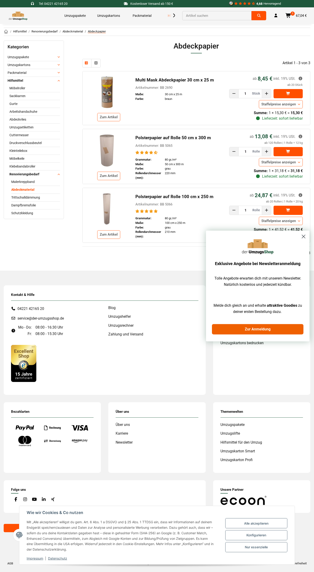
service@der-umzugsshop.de (40, 318)
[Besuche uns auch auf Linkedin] (43, 499)
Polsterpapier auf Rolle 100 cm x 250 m (174, 196)
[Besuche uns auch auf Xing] (53, 499)
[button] (169, 15)
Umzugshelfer (119, 316)
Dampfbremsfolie (23, 205)
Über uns (123, 424)
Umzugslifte (230, 433)
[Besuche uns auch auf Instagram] (25, 499)
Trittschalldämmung (25, 197)
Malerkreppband (23, 182)
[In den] (288, 93)
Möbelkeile (16, 158)
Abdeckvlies (17, 119)
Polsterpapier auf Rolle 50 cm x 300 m (173, 137)
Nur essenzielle (256, 547)
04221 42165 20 (30, 308)
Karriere (122, 433)
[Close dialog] (304, 236)
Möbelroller (17, 88)
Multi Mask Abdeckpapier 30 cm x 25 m (174, 80)
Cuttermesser (19, 135)
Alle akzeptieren (256, 523)
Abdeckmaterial (22, 189)
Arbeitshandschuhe (23, 111)
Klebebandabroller (22, 166)
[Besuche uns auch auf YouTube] (34, 499)
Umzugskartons (19, 65)
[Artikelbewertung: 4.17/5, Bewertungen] (146, 152)
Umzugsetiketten (21, 127)
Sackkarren (17, 96)
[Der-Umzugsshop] (18, 15)
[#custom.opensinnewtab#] (23, 363)
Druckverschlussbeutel (25, 143)
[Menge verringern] (234, 93)
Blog (112, 308)
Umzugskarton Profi (236, 460)
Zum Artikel (109, 117)
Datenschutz (57, 558)
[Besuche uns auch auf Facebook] (15, 499)
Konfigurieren (256, 535)
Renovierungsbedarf (24, 174)
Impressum (35, 558)
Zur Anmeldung (258, 329)
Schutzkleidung (22, 213)
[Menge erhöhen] (266, 93)
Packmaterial (17, 73)
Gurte (13, 104)
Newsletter (124, 442)
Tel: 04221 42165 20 (53, 4)
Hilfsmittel (15, 80)
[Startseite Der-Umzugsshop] (6, 32)
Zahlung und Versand (125, 334)
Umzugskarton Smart (237, 451)
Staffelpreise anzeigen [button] (278, 104)
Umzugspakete (18, 57)
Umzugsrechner (121, 325)
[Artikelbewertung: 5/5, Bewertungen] (146, 211)
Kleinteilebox (18, 151)
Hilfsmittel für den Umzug (241, 442)
